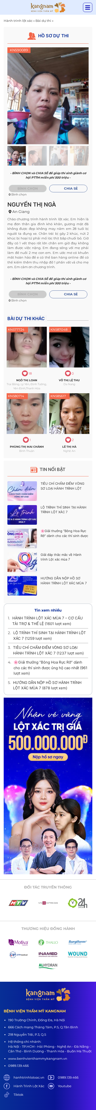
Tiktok (18, 1095)
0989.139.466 (68, 1077)
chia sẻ (71, 188)
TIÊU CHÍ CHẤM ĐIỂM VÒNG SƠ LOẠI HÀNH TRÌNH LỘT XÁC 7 (62, 488)
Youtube (64, 1086)
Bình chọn (27, 188)
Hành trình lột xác (18, 21)
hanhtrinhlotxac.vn (29, 1077)
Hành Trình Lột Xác (29, 1086)
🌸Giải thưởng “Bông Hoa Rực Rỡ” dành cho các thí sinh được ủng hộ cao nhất (64, 535)
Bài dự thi (43, 21)
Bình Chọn (27, 294)
